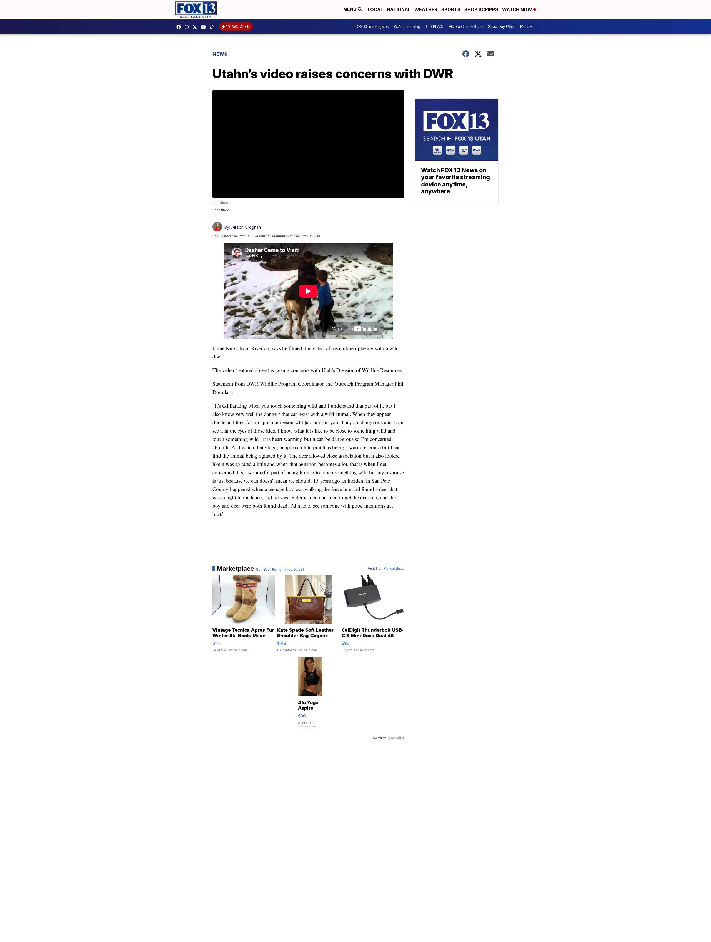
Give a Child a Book (466, 26)
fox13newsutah (180, 27)
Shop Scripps (481, 9)
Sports (450, 9)
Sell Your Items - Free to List (280, 570)
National (398, 9)
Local (375, 9)
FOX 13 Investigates (372, 26)
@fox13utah (213, 27)
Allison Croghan (246, 227)
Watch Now (517, 9)
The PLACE (434, 26)
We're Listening (407, 26)
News (220, 54)
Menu (350, 9)
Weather (425, 9)
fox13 (196, 27)
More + (526, 26)
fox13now (188, 27)
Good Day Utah (501, 26)
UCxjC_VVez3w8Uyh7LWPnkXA (205, 27)
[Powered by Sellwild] (396, 738)
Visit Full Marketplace (386, 568)
